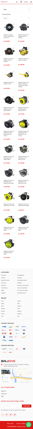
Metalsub (19, 311)
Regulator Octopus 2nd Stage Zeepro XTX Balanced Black (9, 158)
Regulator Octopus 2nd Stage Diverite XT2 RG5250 (9, 60)
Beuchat (3, 311)
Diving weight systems (22, 280)
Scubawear (19, 277)
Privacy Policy (10, 423)
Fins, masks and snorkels (22, 290)
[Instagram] (10, 414)
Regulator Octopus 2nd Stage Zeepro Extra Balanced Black (9, 109)
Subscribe (26, 406)
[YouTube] (14, 414)
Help (2, 396)
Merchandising (4, 287)
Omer (2, 316)
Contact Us (4, 393)
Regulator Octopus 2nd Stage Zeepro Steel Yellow (9, 229)
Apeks (2, 306)
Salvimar (19, 301)
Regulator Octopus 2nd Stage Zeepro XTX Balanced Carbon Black (9, 182)
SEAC (18, 303)
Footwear (3, 277)
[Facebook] (2, 414)
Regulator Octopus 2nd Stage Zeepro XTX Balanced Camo (23, 158)
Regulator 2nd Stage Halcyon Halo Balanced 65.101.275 (9, 36)
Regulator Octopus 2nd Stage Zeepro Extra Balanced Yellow (23, 109)
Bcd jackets (3, 285)
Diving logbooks (20, 275)
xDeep (2, 303)
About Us (3, 391)
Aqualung (19, 313)
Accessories (3, 275)
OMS (18, 316)
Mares (18, 308)
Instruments (3, 282)
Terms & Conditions (21, 423)
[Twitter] (6, 414)
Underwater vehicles (21, 292)
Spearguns (19, 282)
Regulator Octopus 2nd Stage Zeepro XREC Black (23, 229)
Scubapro (19, 306)
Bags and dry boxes (5, 280)
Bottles (2, 290)
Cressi (2, 301)
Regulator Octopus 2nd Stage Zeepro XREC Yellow (9, 253)
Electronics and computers (23, 285)
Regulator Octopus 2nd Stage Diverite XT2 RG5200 (23, 36)
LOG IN (26, 2)
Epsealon (3, 308)
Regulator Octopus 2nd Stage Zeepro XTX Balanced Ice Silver (23, 182)
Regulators (3, 292)
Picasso (2, 313)
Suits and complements (22, 287)
